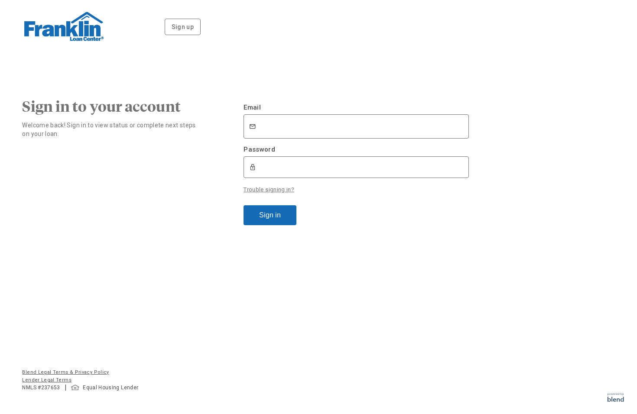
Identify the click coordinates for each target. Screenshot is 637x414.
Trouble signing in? (269, 189)
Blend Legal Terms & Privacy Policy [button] (65, 372)
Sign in (270, 215)
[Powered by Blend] (616, 399)
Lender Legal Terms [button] (46, 380)
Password (259, 149)
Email (252, 107)
